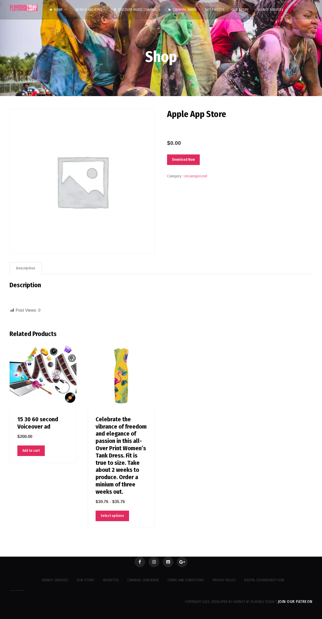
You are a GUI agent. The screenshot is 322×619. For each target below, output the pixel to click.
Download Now (183, 159)
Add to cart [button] (31, 450)
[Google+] (182, 562)
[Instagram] (154, 562)
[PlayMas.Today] (24, 8)
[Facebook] (140, 562)
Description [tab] (25, 268)
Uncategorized (195, 176)
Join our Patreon (295, 601)
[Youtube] (168, 562)
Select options (112, 516)
